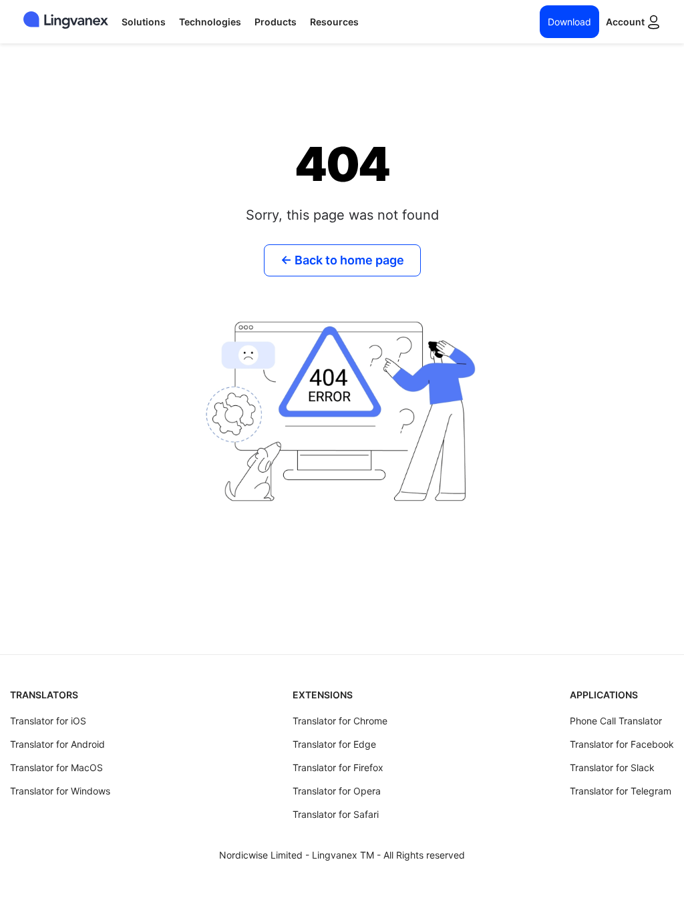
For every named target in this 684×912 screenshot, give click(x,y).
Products (275, 21)
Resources (334, 21)
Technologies (210, 21)
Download (569, 21)
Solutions (144, 21)
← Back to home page (342, 260)
